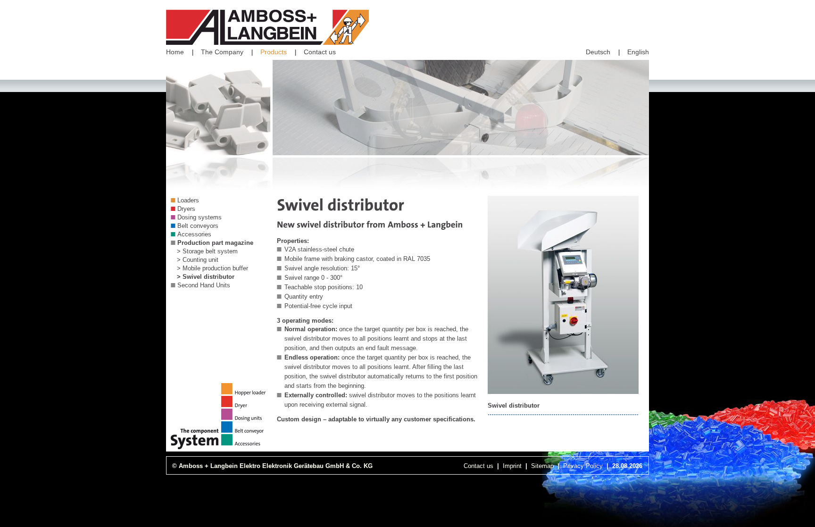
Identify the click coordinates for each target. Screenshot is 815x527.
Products (273, 52)
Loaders (188, 200)
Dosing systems (199, 217)
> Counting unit (197, 259)
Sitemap (542, 465)
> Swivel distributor (205, 276)
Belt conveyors (197, 225)
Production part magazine (215, 242)
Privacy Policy (583, 465)
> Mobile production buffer (212, 268)
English (638, 52)
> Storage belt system (207, 251)
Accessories (194, 234)
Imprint (512, 465)
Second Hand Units (203, 285)
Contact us (320, 52)
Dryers (186, 208)
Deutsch (598, 52)
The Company (222, 52)
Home (175, 52)
